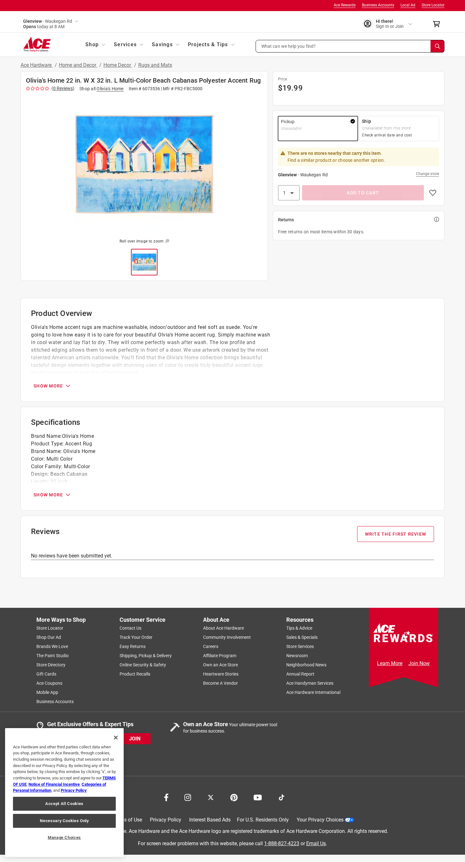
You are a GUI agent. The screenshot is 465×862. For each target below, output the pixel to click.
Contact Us (130, 628)
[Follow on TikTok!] (281, 796)
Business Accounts (378, 5)
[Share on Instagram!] (187, 796)
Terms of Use (127, 820)
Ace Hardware (37, 65)
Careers (210, 646)
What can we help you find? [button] (288, 45)
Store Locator (433, 5)
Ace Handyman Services (309, 683)
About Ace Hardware (223, 628)
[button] (350, 46)
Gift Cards (46, 673)
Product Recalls (135, 673)
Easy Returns (133, 646)
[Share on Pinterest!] (234, 796)
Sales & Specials (302, 637)
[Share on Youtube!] (257, 796)
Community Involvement (227, 637)
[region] (64, 792)
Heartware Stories (221, 673)
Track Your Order (136, 637)
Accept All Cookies (64, 803)
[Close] (116, 738)
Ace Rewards (345, 5)
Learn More (389, 663)
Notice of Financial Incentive (54, 784)
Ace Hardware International (313, 692)
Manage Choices (64, 837)
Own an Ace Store (220, 664)
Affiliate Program (219, 655)
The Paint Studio (52, 655)
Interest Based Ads (210, 820)
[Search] (437, 46)
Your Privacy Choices (320, 820)
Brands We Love (52, 646)
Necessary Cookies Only (64, 820)
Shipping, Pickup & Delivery (146, 655)
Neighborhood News (306, 664)
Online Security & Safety (143, 664)
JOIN (134, 738)
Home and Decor (78, 65)
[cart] (438, 24)
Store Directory (50, 664)
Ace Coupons (49, 683)
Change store (427, 174)
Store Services (300, 646)
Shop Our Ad (48, 637)
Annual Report (300, 673)
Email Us (316, 843)
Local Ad (407, 5)
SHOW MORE (48, 385)
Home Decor (117, 65)
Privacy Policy (165, 820)
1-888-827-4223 (281, 843)
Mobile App (47, 692)
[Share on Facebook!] (166, 796)
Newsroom (297, 655)
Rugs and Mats (155, 65)
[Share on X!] (210, 796)
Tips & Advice (299, 628)
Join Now (419, 663)
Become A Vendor (220, 683)
